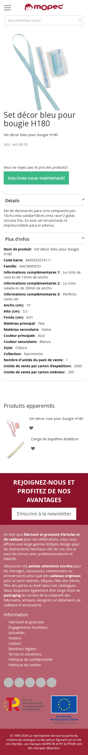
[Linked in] (30, 681)
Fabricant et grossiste (26, 622)
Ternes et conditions (25, 654)
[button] (31, 427)
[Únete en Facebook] (19, 681)
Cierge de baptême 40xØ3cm (54, 439)
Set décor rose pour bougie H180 (56, 418)
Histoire (15, 638)
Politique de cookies (25, 665)
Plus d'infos (17, 239)
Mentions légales (22, 648)
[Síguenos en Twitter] (9, 681)
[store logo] (44, 7)
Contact (15, 643)
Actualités (17, 632)
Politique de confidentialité (31, 659)
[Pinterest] (41, 681)
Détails (12, 200)
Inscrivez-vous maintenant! (36, 178)
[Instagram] (51, 681)
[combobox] (44, 20)
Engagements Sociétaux (28, 627)
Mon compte (71, 10)
